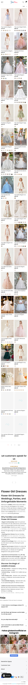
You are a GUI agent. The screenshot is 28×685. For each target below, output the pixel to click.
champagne (22, 536)
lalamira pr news (20, 592)
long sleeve (23, 527)
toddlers (19, 541)
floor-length (11, 529)
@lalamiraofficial (16, 630)
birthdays (18, 511)
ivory (2, 537)
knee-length (19, 529)
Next (19, 445)
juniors (24, 541)
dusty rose (9, 536)
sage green (15, 536)
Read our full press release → (8, 592)
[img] (14, 461)
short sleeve (4, 529)
